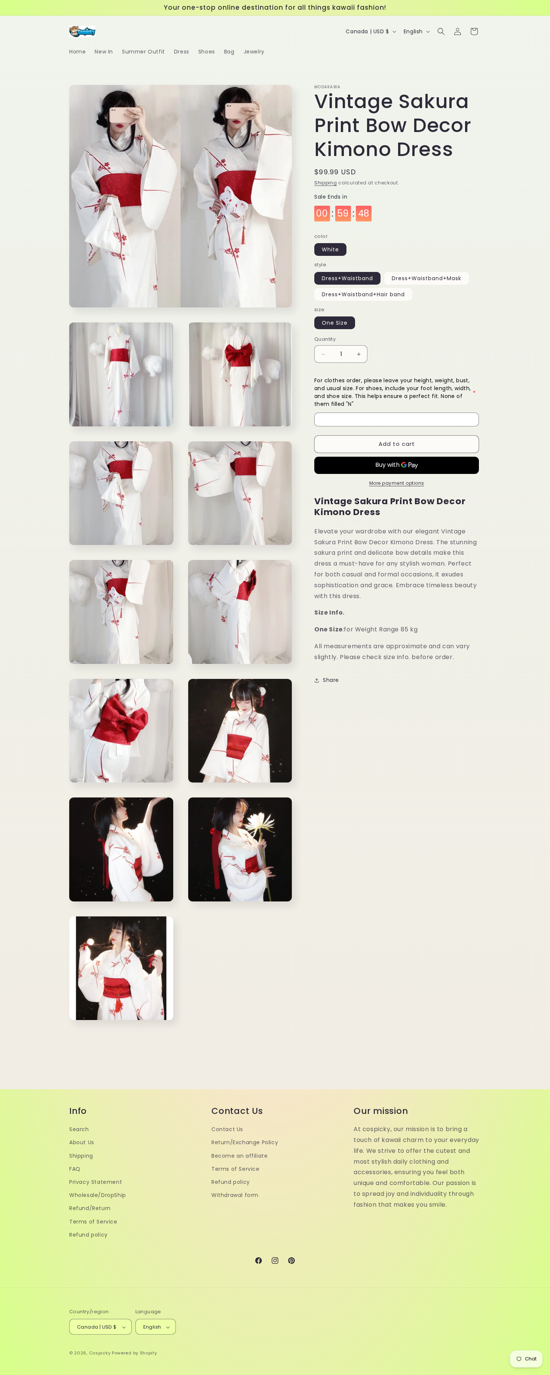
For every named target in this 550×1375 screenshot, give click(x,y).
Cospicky (100, 1353)
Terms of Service (93, 1221)
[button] (441, 31)
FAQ (74, 1168)
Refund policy (88, 1234)
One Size (335, 323)
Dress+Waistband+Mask (426, 278)
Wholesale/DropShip (97, 1194)
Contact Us (227, 1129)
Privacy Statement (95, 1181)
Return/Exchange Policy (244, 1142)
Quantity (325, 339)
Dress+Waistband (347, 278)
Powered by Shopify (134, 1353)
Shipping (325, 183)
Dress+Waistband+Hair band (363, 294)
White (330, 250)
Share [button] (331, 680)
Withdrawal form (235, 1194)
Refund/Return (90, 1208)
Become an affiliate (239, 1155)
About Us (81, 1142)
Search (79, 1129)
